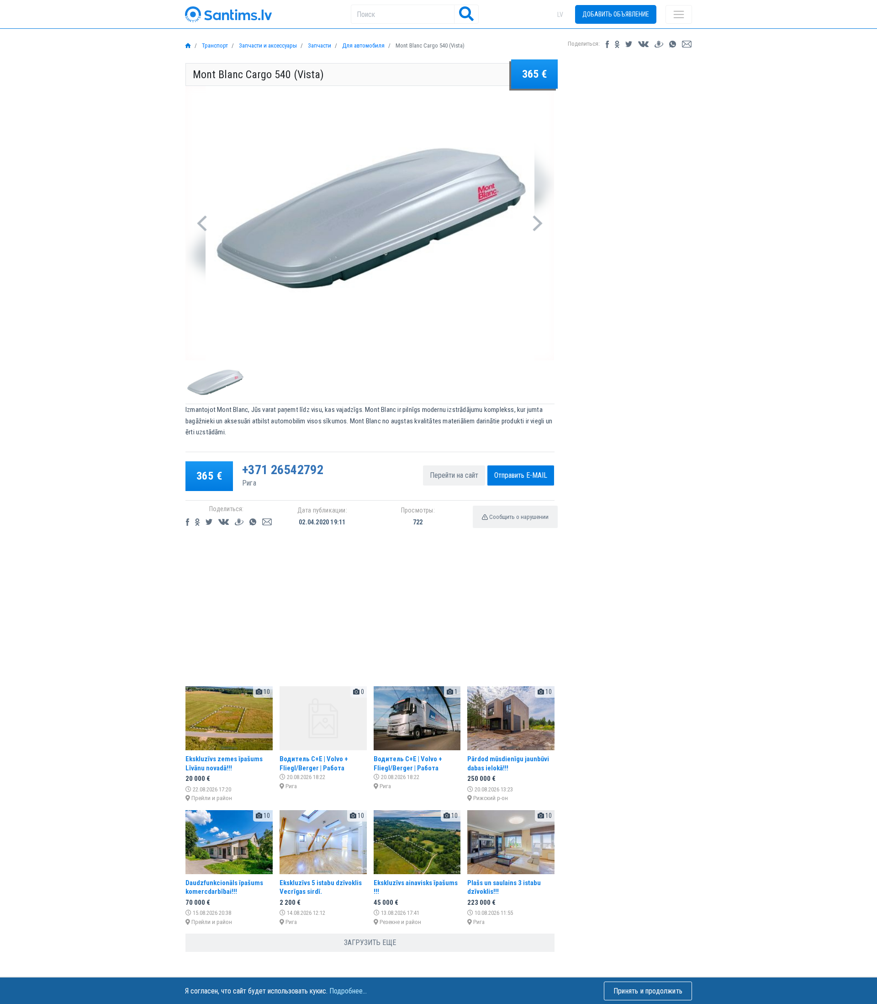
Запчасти (318, 45)
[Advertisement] (370, 615)
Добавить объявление (615, 14)
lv (560, 14)
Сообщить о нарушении (518, 516)
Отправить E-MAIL (520, 475)
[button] (202, 223)
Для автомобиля (363, 45)
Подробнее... (348, 991)
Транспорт (214, 45)
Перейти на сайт (454, 475)
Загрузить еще (370, 942)
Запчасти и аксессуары (267, 45)
